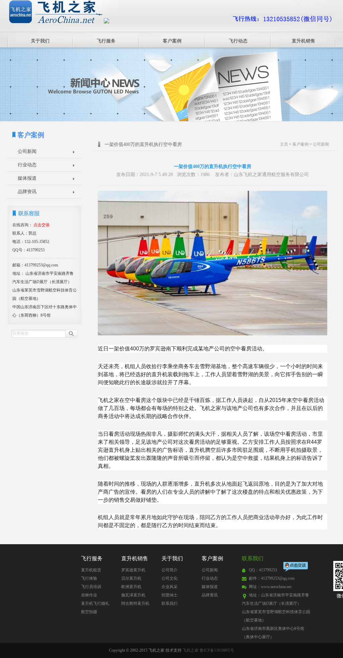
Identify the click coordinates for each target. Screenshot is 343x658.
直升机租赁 (91, 570)
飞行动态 (238, 41)
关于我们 (40, 41)
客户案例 (172, 41)
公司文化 (169, 578)
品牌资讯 (27, 191)
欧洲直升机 (131, 586)
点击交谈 (296, 567)
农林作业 (89, 595)
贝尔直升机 (131, 578)
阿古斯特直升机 (135, 603)
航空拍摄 (89, 611)
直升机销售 (303, 41)
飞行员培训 (91, 586)
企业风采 (169, 586)
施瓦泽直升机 (133, 595)
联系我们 (169, 603)
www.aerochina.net (276, 586)
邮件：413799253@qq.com (271, 578)
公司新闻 (27, 151)
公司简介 (169, 570)
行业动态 (27, 164)
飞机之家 (191, 650)
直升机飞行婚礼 (95, 603)
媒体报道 (27, 178)
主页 (284, 144)
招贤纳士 (169, 595)
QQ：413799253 (263, 570)
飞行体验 (89, 578)
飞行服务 (106, 41)
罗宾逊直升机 (133, 570)
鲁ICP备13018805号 (217, 650)
